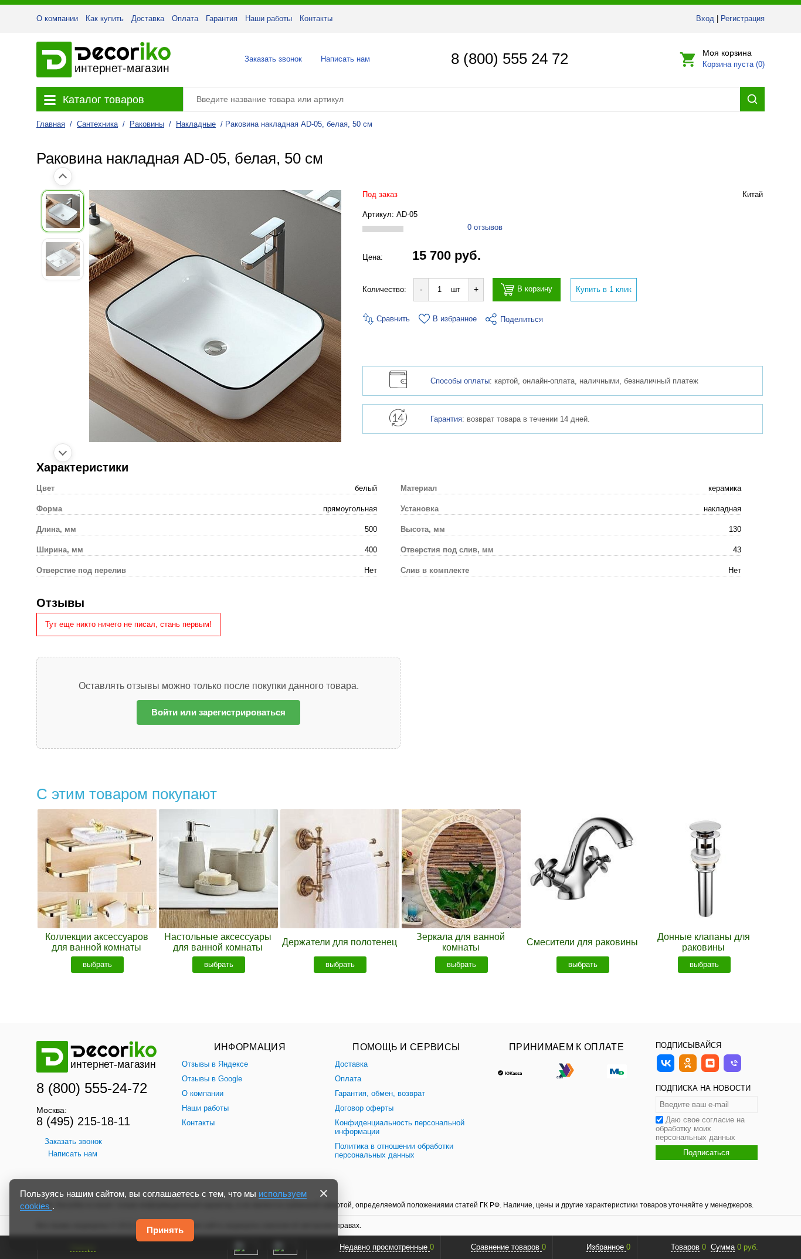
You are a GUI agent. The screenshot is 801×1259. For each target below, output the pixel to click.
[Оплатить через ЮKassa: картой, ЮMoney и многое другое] (516, 1070)
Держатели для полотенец (339, 942)
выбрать (97, 964)
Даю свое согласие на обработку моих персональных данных (700, 1128)
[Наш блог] (710, 1070)
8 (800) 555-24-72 (91, 1088)
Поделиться (521, 319)
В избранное (455, 318)
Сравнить (392, 318)
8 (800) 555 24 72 (509, 58)
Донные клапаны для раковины (703, 942)
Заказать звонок (270, 59)
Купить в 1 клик (604, 289)
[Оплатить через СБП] (566, 1070)
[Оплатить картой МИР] (617, 1070)
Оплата (185, 18)
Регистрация (743, 18)
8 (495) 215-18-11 (83, 1121)
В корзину (534, 289)
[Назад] (62, 176)
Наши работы (268, 18)
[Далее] (62, 452)
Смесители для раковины (582, 942)
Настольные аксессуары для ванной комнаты (217, 942)
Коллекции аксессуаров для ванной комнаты (96, 942)
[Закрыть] (323, 1193)
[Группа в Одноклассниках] (688, 1070)
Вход (705, 18)
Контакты (316, 18)
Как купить (105, 18)
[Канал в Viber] (732, 1070)
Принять (165, 1230)
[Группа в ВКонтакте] (666, 1070)
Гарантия (221, 18)
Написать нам (344, 59)
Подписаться (706, 1152)
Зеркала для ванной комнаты (460, 942)
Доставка (147, 18)
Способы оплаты (460, 380)
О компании (57, 18)
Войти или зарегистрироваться (218, 712)
